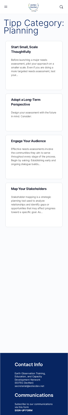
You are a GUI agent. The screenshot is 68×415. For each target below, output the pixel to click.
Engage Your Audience (28, 141)
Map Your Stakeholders (29, 189)
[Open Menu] (6, 6)
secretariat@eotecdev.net (29, 386)
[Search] (61, 7)
